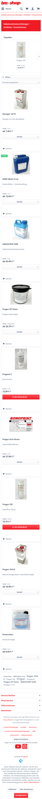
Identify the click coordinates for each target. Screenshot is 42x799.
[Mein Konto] (32, 8)
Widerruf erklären (21, 739)
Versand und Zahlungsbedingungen (17, 731)
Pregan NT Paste (10, 309)
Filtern (7, 77)
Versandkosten (8, 720)
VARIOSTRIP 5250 (10, 244)
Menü (8, 8)
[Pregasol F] (21, 359)
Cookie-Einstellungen (11, 727)
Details (19, 137)
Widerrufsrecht (26, 735)
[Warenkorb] (38, 8)
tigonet (25, 757)
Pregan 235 (21, 60)
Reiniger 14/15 (9, 114)
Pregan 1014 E (8, 569)
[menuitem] (6, 8)
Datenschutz (14, 735)
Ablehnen (12, 789)
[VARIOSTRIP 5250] (21, 228)
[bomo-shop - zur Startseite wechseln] (11, 3)
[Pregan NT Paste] (21, 294)
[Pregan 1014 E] (21, 554)
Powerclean (7, 634)
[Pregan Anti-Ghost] (21, 424)
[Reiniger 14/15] (21, 98)
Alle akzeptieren (26, 789)
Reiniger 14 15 (9, 685)
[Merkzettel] (26, 8)
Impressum (33, 727)
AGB (33, 731)
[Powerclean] (21, 619)
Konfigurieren (21, 795)
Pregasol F (7, 374)
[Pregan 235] (21, 50)
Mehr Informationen (32, 782)
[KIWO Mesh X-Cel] (21, 163)
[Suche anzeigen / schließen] (21, 8)
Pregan (21, 679)
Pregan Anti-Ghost (11, 439)
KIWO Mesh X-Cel (10, 179)
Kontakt (23, 727)
